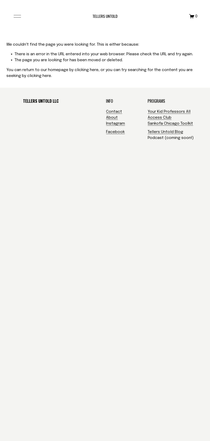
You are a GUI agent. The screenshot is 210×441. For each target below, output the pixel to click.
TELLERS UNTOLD (105, 16)
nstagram (116, 123)
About (112, 118)
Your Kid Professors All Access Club (169, 115)
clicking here (86, 70)
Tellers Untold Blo (164, 132)
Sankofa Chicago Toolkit (170, 123)
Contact (114, 112)
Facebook (115, 132)
